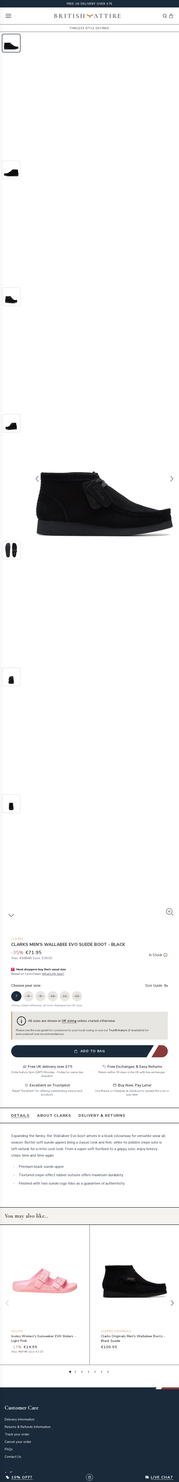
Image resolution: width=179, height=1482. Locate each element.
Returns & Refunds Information (28, 1427)
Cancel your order (18, 1442)
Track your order (17, 1434)
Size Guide (153, 985)
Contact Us (13, 1456)
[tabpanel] (89, 1159)
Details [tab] (20, 1115)
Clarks (17, 939)
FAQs (9, 1449)
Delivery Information (19, 1419)
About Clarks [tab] (54, 1115)
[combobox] (165, 16)
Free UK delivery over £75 (90, 4)
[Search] (165, 16)
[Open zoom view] (169, 912)
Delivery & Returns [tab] (102, 1115)
